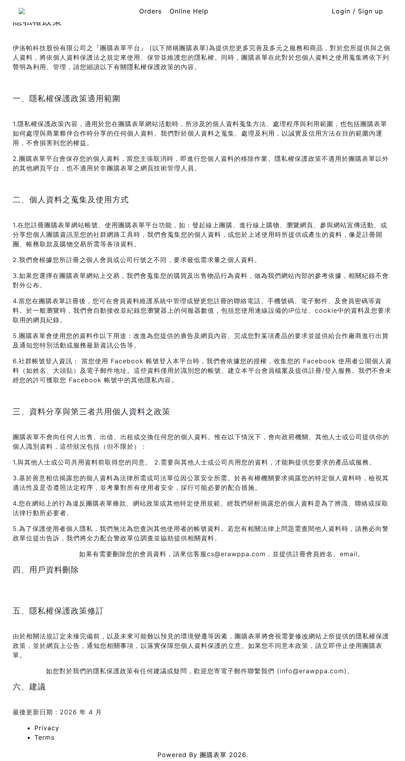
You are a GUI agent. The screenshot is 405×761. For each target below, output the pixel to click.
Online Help (189, 11)
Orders (150, 11)
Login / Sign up (357, 11)
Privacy (46, 728)
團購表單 (213, 755)
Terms (44, 737)
